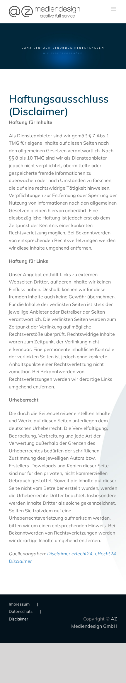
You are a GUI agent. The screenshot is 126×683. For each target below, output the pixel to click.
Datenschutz (21, 611)
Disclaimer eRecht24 (70, 553)
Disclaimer (18, 619)
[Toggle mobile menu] (114, 9)
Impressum (19, 604)
